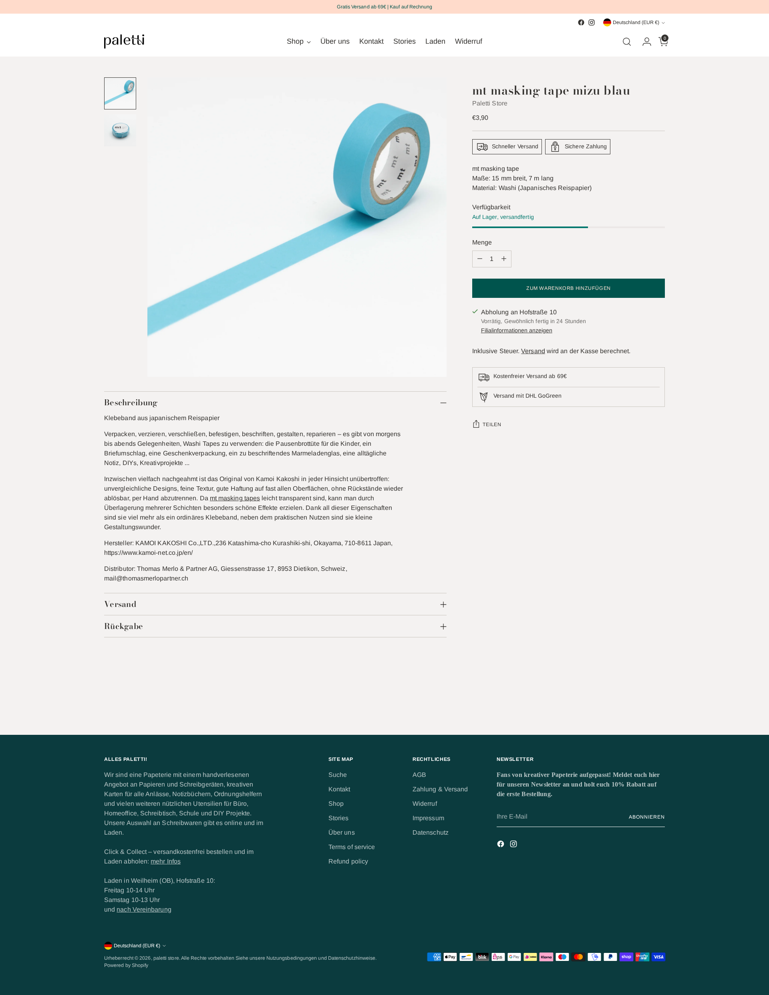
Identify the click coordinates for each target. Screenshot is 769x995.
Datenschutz (431, 832)
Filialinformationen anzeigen (516, 330)
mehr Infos (166, 861)
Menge (482, 242)
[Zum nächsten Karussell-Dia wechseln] (658, 707)
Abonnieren (647, 817)
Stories (338, 818)
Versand (533, 351)
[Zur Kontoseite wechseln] (644, 42)
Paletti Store (489, 103)
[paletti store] (124, 41)
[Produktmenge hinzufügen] (504, 259)
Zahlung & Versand (440, 789)
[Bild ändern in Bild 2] (120, 130)
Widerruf (425, 803)
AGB (419, 774)
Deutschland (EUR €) (636, 22)
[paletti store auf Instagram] (591, 22)
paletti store (166, 958)
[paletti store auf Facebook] (581, 22)
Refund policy (348, 861)
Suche (337, 774)
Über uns (341, 832)
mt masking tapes (235, 498)
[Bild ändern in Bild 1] (120, 93)
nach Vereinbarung (144, 909)
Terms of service (351, 846)
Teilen (492, 424)
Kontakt (339, 789)
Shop (336, 803)
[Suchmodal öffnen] (627, 42)
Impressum (428, 818)
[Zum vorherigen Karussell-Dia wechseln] (639, 707)
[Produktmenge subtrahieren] (480, 259)
